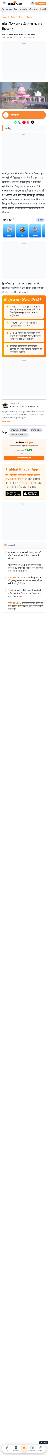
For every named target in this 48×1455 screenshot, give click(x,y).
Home (4, 17)
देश (6, 475)
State (13, 17)
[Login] (24, 1448)
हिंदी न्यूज (30, 482)
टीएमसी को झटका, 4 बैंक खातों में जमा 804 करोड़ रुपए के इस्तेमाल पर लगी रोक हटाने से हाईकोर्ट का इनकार (24, 593)
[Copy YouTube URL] (24, 122)
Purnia (29, 17)
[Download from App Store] (31, 493)
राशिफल (20, 478)
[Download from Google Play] (13, 493)
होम (3, 9)
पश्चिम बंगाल (33, 9)
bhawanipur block (19, 430)
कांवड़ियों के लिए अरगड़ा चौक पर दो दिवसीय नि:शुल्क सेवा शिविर (23, 324)
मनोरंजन (22, 475)
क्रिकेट (12, 478)
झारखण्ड (9, 9)
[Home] (15, 3)
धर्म (6, 478)
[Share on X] (32, 122)
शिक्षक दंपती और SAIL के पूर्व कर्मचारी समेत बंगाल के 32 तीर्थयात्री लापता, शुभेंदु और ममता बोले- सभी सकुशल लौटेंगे (25, 567)
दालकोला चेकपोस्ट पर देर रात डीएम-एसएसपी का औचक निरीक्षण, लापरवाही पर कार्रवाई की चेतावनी (26, 349)
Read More (6, 422)
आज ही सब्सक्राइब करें (24, 458)
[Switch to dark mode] (32, 3)
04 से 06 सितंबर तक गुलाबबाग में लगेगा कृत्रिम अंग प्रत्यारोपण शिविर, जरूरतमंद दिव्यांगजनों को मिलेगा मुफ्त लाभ (25, 335)
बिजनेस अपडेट (33, 475)
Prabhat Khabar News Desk (27, 406)
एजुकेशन (13, 475)
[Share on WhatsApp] (15, 122)
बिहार (15, 9)
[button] (24, 95)
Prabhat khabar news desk (22, 34)
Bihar (21, 17)
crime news (36, 430)
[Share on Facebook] (19, 122)
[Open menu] (4, 3)
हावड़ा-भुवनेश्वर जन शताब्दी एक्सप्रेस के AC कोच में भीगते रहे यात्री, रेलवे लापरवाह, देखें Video (24, 555)
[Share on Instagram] (28, 122)
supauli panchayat (19, 434)
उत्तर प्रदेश (23, 9)
